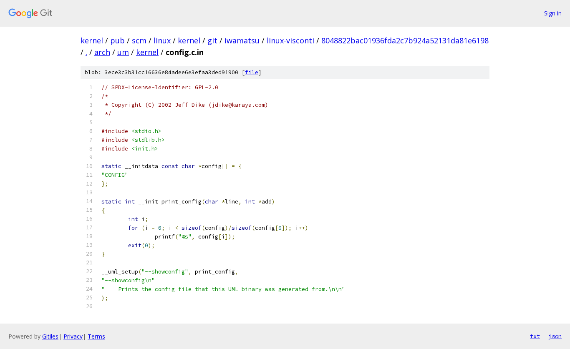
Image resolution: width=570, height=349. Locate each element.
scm (139, 40)
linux (162, 40)
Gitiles (50, 336)
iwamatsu (242, 40)
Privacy (73, 336)
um (123, 52)
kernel (92, 40)
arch (102, 52)
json (555, 336)
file (251, 72)
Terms (96, 336)
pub (117, 40)
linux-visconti (290, 40)
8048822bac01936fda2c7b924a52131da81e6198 (405, 40)
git (212, 40)
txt (535, 336)
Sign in (553, 13)
